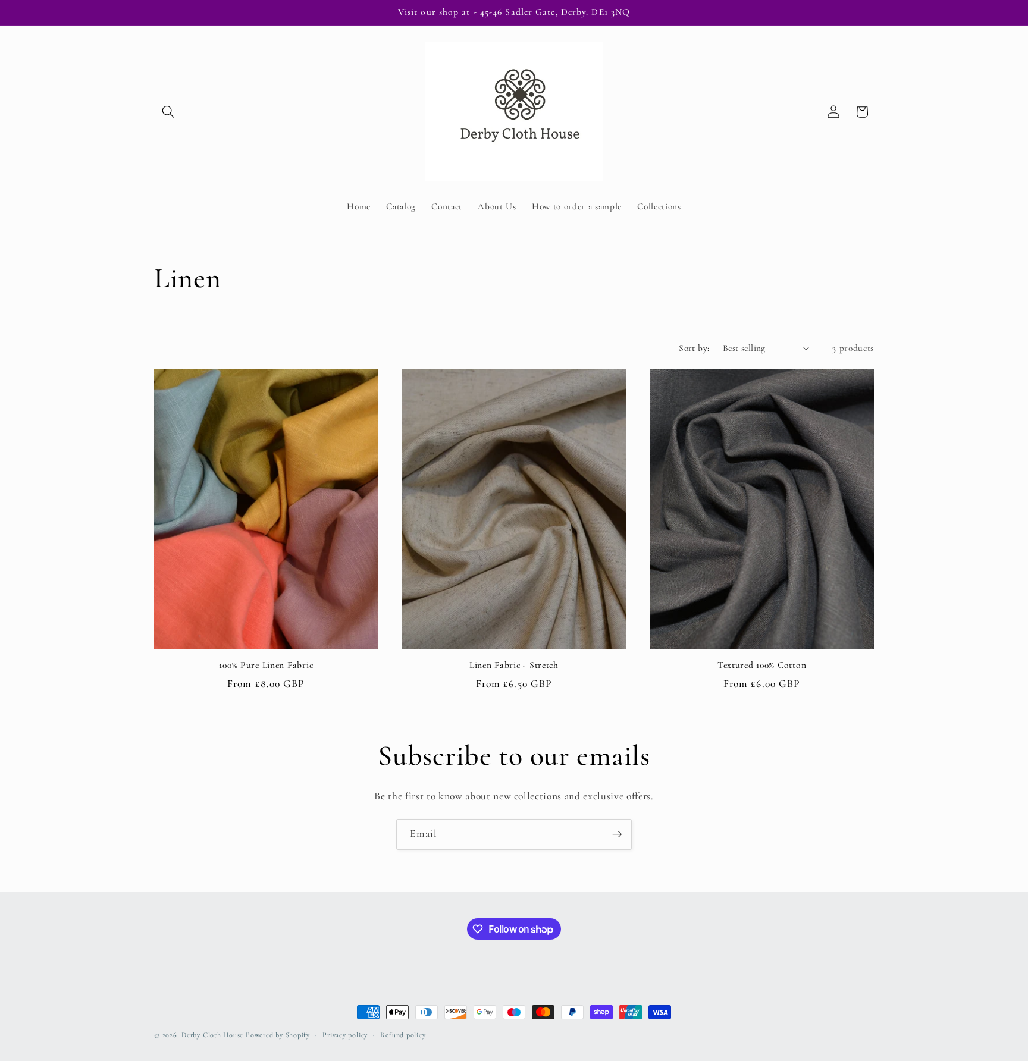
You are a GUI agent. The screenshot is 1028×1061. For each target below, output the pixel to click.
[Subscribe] (617, 834)
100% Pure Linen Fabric (266, 665)
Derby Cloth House (212, 1035)
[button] (168, 112)
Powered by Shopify (278, 1035)
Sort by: (694, 348)
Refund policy (402, 1035)
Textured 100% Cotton (761, 665)
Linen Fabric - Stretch (514, 665)
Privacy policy (345, 1035)
